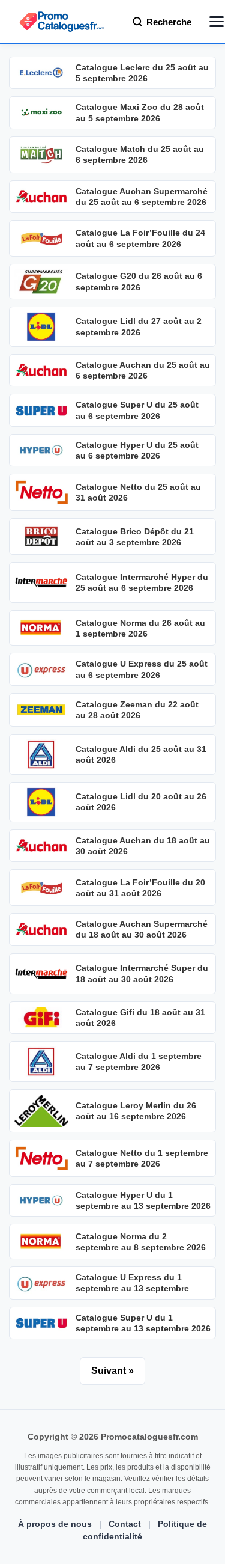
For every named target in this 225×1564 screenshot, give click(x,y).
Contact (125, 1524)
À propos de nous (55, 1524)
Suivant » (112, 1371)
